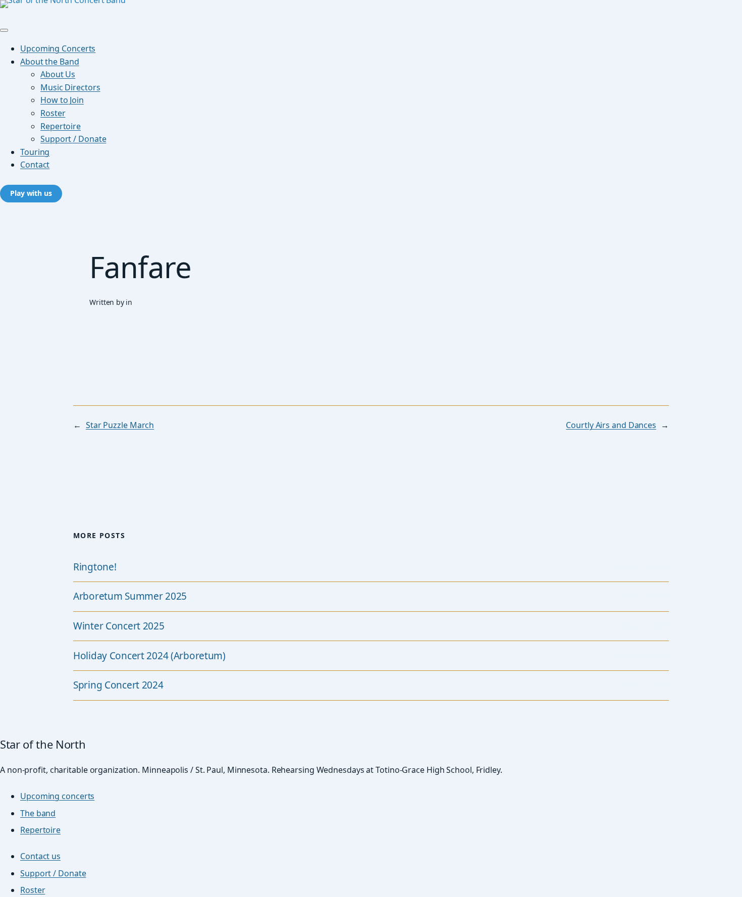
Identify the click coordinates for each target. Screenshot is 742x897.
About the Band (49, 61)
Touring (34, 151)
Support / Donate (73, 138)
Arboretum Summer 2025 (130, 596)
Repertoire (60, 126)
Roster (52, 113)
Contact (34, 164)
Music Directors (70, 87)
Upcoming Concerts (57, 48)
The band (38, 813)
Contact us (40, 856)
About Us (57, 74)
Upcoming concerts (57, 796)
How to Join (62, 99)
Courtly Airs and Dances (611, 425)
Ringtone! (94, 567)
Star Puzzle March (120, 425)
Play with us (31, 193)
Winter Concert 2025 (119, 626)
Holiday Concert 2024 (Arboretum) (149, 656)
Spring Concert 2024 (118, 685)
